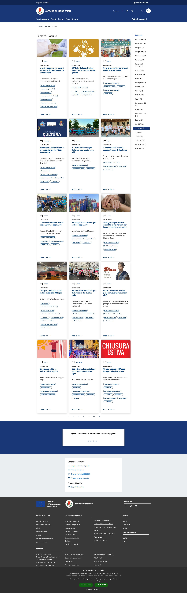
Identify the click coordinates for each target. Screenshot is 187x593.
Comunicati (47, 141)
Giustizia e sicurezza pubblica (103, 524)
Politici (38, 535)
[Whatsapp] (131, 10)
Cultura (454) (139, 70)
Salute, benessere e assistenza (104, 533)
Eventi (125, 541)
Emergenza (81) (140, 82)
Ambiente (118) (140, 43)
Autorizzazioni (98, 537)
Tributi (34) (138, 136)
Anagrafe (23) (139, 47)
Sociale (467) (139, 128)
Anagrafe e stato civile (72, 521)
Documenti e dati (42, 542)
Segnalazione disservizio (73, 558)
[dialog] (93, 580)
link (105, 581)
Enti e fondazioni (41, 531)
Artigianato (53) (140, 51)
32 (94, 416)
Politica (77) (139, 109)
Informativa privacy (100, 561)
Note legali (97, 565)
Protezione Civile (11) (140, 114)
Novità (47, 26)
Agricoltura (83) (140, 39)
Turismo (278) (139, 140)
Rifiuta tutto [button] (101, 585)
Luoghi (125, 538)
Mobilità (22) (139, 95)
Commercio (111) (140, 56)
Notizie (78, 61)
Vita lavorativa (70, 528)
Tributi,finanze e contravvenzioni (105, 527)
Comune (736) (140, 60)
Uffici (38, 528)
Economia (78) (140, 74)
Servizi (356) (139, 124)
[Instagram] (126, 10)
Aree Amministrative (43, 524)
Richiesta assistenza (72, 565)
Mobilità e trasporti (71, 544)
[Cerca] (148, 10)
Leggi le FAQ (69, 561)
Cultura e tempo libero (72, 524)
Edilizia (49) (139, 78)
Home (40, 26)
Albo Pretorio (98, 558)
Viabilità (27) (139, 148)
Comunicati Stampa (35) (139, 65)
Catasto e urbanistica (72, 538)
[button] (93, 589)
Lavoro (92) (139, 91)
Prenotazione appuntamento (74, 554)
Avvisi (45, 61)
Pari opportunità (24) (140, 104)
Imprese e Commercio (72, 531)
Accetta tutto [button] (86, 585)
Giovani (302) (139, 87)
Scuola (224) (139, 120)
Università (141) (140, 144)
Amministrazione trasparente (103, 554)
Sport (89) (138, 132)
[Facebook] (121, 10)
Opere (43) (138, 99)
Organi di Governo (42, 521)
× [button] (185, 569)
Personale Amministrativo (44, 538)
